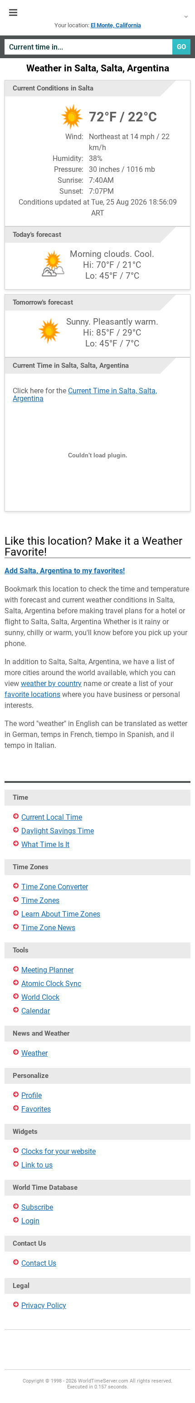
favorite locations (32, 694)
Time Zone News (48, 927)
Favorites (36, 1109)
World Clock (40, 997)
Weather (34, 1053)
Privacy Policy (43, 1305)
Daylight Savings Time (57, 831)
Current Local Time (51, 817)
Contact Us (38, 1263)
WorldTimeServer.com (97, 12)
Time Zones (40, 900)
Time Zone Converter (54, 886)
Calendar (35, 1011)
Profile (31, 1095)
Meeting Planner (47, 970)
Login (30, 1221)
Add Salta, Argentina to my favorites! (65, 570)
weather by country (51, 683)
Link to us (37, 1165)
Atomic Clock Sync (51, 983)
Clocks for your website (58, 1151)
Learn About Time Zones (60, 914)
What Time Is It (45, 844)
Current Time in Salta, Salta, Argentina (85, 394)
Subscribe (37, 1207)
